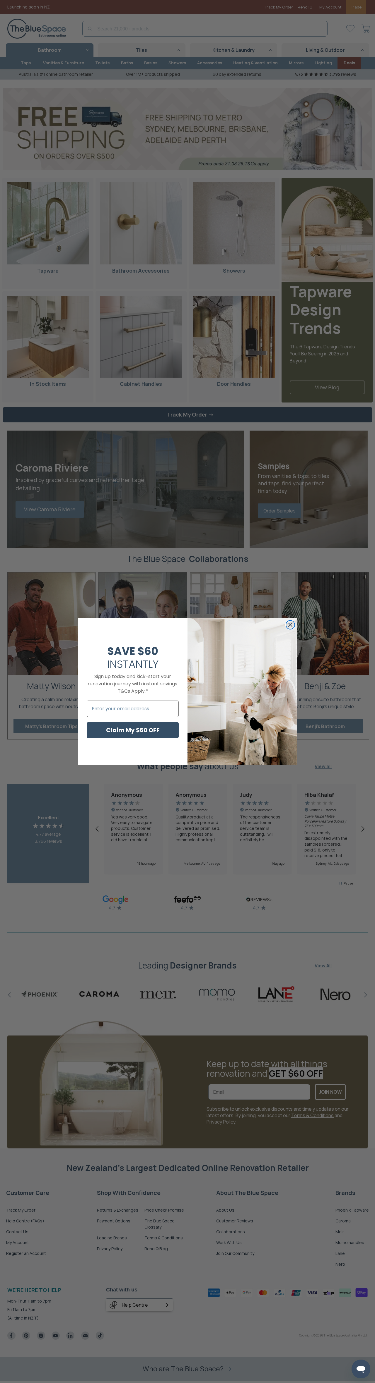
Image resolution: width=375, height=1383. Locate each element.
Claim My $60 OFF (133, 730)
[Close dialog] (290, 624)
